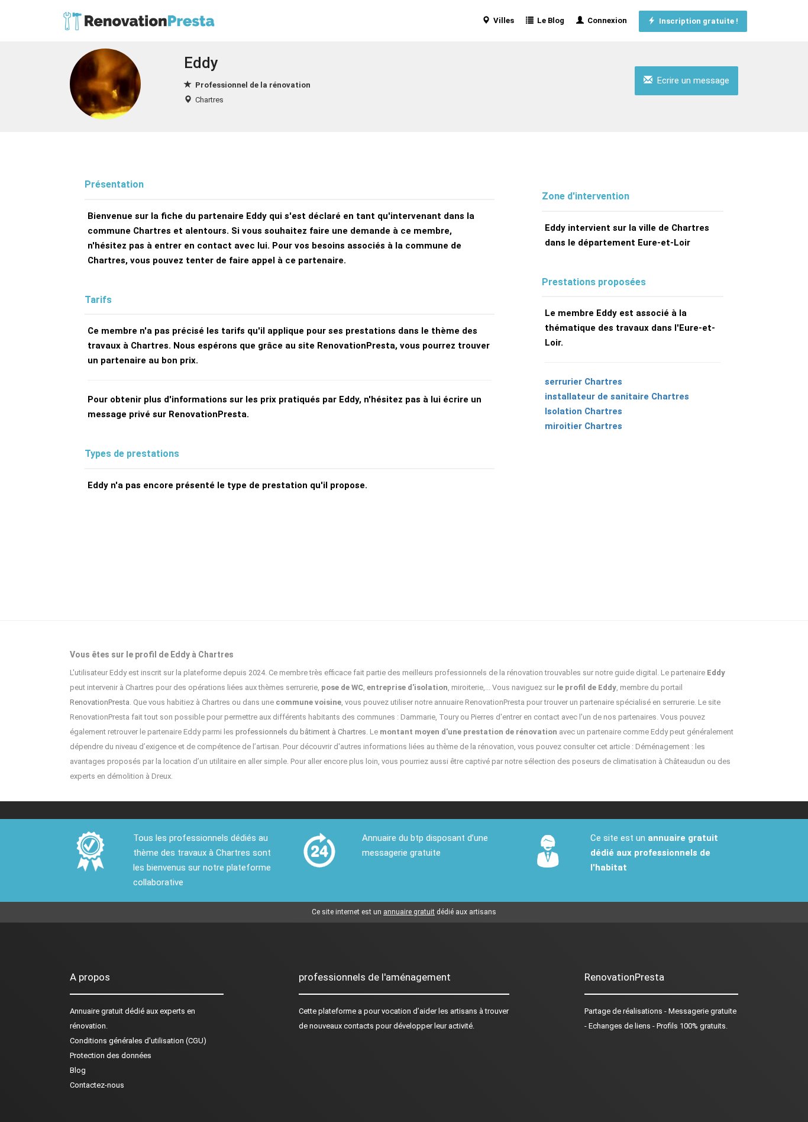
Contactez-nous (97, 1085)
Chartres (209, 99)
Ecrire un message (690, 80)
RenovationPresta (100, 702)
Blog (78, 1070)
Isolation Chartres (583, 411)
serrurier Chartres (583, 381)
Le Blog (549, 20)
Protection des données (110, 1055)
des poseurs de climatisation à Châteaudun (631, 761)
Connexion (605, 20)
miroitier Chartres (583, 426)
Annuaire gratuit (96, 1011)
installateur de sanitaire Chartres (617, 396)
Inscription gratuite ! (696, 21)
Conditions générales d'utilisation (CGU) (138, 1040)
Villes (502, 20)
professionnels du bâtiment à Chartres (300, 731)
